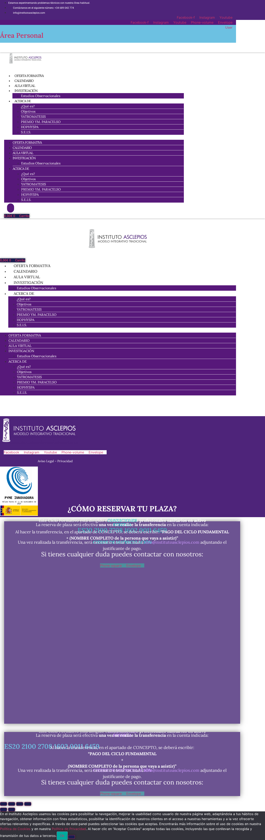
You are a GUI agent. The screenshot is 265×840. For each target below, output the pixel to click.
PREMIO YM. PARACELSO (41, 122)
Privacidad (65, 461)
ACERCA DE (22, 101)
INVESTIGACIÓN (25, 91)
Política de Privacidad (69, 829)
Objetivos (28, 111)
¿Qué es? (28, 106)
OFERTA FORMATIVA (27, 142)
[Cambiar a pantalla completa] (11, 804)
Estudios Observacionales (40, 96)
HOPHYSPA (30, 127)
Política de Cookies (15, 829)
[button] (94, 137)
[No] (71, 837)
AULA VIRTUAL (23, 153)
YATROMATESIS (33, 116)
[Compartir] (19, 804)
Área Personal (21, 35)
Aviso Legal (46, 461)
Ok (62, 836)
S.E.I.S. (26, 132)
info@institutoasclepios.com (172, 542)
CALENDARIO (22, 148)
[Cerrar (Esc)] (27, 804)
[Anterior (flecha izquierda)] (3, 809)
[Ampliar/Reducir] (3, 804)
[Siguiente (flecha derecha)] (11, 809)
